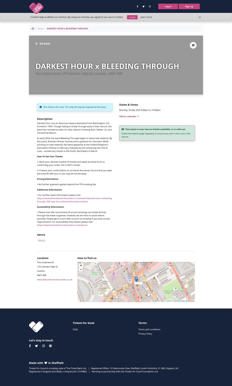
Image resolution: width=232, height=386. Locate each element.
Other (41, 28)
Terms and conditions (149, 329)
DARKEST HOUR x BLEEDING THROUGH (67, 28)
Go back (44, 43)
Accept (132, 17)
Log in (168, 6)
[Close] (199, 17)
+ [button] (81, 265)
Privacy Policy (145, 333)
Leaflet (168, 301)
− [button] (81, 269)
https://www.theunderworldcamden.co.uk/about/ (62, 225)
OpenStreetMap (179, 301)
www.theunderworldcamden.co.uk (54, 279)
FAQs (75, 329)
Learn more (146, 17)
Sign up (189, 6)
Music (42, 240)
